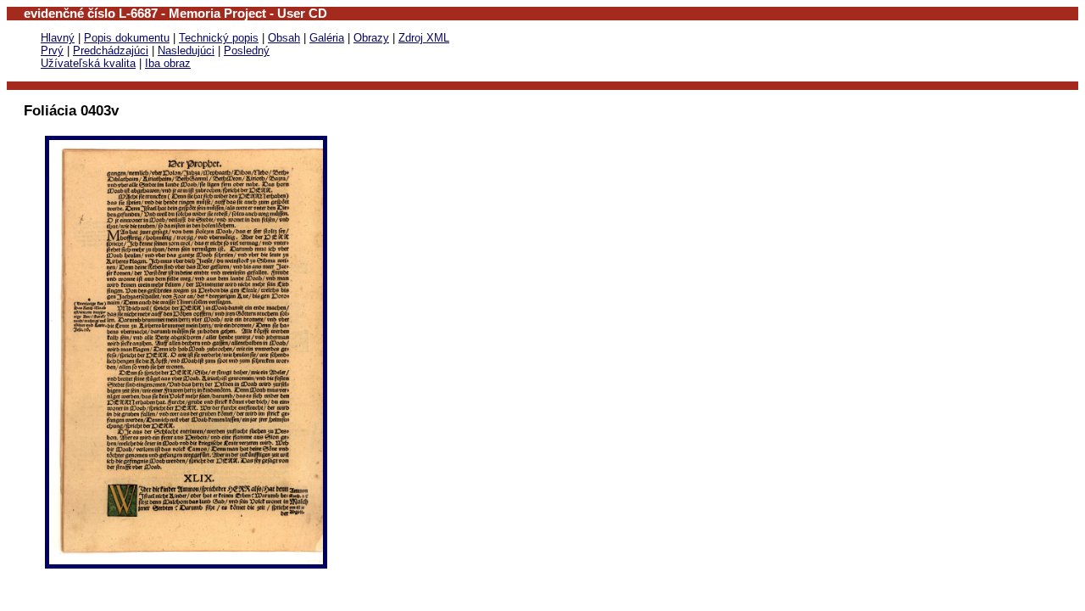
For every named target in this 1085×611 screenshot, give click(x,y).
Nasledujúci (186, 50)
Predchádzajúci (110, 50)
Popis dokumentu (127, 37)
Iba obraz (168, 63)
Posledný (247, 50)
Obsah (284, 37)
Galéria (326, 37)
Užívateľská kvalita (88, 63)
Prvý (52, 50)
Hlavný (58, 37)
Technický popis (219, 37)
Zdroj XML (423, 37)
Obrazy (371, 37)
